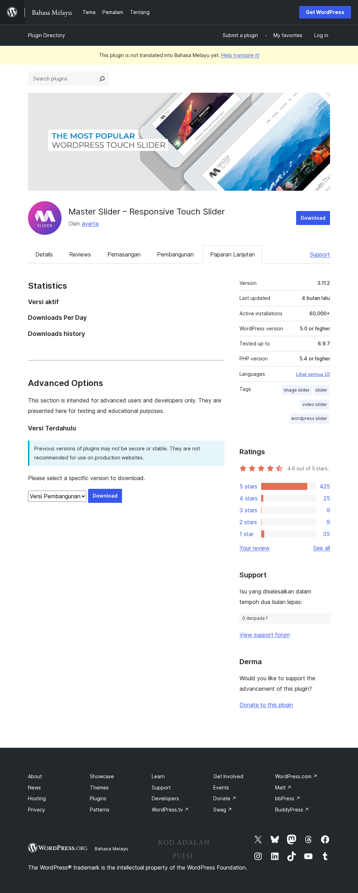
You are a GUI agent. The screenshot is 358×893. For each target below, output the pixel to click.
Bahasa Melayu (111, 848)
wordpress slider (309, 418)
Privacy (36, 810)
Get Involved (228, 776)
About (35, 776)
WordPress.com (296, 776)
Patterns (99, 810)
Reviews (80, 254)
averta (90, 223)
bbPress (287, 798)
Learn (158, 776)
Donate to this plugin (266, 704)
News (34, 787)
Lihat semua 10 (313, 374)
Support (320, 254)
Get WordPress (325, 12)
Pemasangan (124, 254)
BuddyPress (292, 810)
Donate (224, 798)
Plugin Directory (46, 35)
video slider (314, 404)
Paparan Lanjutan (232, 254)
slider (321, 390)
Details (44, 254)
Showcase (102, 776)
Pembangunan (175, 254)
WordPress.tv (170, 810)
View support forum (264, 634)
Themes (99, 787)
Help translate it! (240, 55)
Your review (254, 547)
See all (321, 547)
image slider (297, 390)
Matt (283, 787)
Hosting (37, 798)
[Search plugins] (102, 79)
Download (313, 218)
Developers (165, 798)
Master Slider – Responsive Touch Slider (147, 211)
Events (221, 787)
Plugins (98, 798)
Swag (222, 810)
